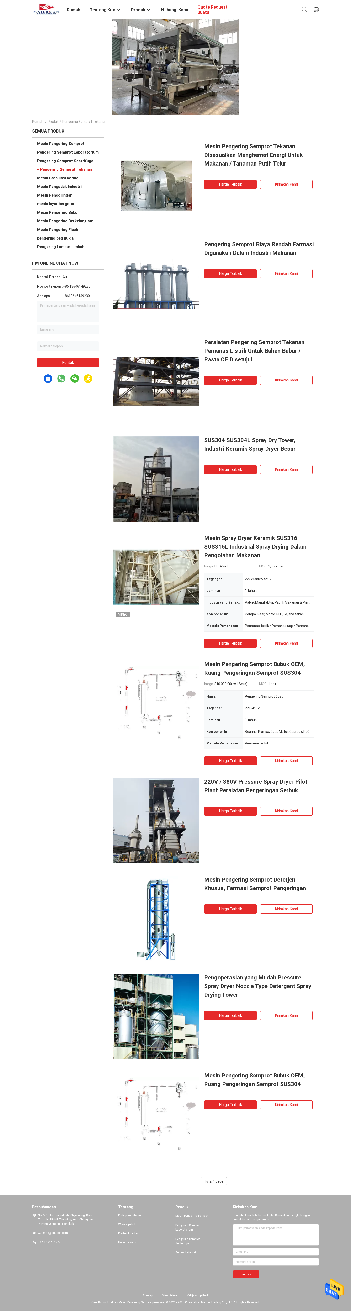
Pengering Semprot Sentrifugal (65, 161)
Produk (53, 121)
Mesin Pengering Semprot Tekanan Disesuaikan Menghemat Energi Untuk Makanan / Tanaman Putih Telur (253, 155)
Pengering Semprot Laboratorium (68, 152)
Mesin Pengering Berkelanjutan (65, 221)
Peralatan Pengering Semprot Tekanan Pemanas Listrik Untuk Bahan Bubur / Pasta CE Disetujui (254, 351)
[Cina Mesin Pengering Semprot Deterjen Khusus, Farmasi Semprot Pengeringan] (156, 918)
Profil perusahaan (129, 1215)
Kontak (68, 362)
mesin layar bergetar (56, 204)
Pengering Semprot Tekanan (66, 169)
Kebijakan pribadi (198, 1295)
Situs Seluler (170, 1295)
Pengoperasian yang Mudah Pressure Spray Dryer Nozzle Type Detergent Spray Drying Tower (257, 986)
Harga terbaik (230, 184)
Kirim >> (246, 1274)
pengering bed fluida (55, 238)
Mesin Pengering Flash (57, 229)
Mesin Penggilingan (54, 195)
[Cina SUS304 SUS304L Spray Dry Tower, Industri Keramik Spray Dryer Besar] (156, 479)
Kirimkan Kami (286, 184)
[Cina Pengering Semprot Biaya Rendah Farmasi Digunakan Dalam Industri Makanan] (156, 283)
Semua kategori (186, 1252)
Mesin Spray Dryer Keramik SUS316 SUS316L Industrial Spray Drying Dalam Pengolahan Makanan (255, 547)
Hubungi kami (127, 1242)
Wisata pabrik (127, 1224)
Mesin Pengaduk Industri (59, 186)
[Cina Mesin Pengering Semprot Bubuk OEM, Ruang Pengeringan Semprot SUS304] (156, 703)
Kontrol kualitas (128, 1233)
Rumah (37, 121)
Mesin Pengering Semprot (61, 143)
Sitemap (147, 1295)
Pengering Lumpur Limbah (60, 247)
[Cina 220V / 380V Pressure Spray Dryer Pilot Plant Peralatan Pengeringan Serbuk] (156, 820)
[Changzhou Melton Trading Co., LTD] (46, 9)
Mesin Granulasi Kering (58, 178)
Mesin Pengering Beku (57, 212)
